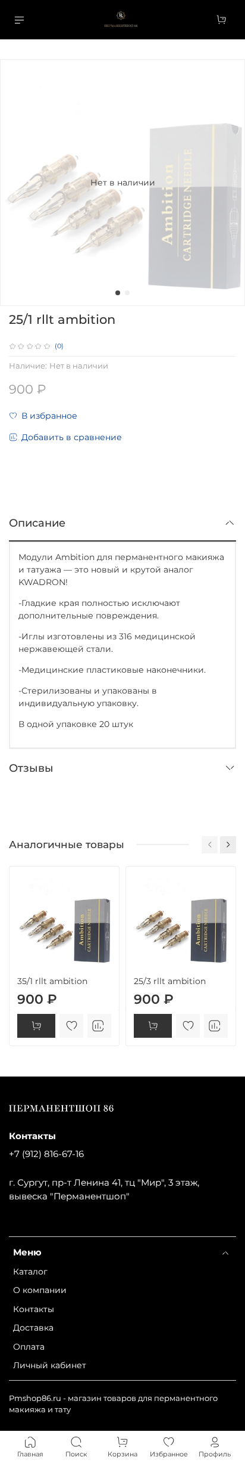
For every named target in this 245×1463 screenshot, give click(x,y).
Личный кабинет (49, 1365)
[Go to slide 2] (127, 292)
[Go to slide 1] (117, 292)
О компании (40, 1290)
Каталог (30, 1271)
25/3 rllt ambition (170, 981)
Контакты (33, 1309)
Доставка (33, 1327)
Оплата (29, 1346)
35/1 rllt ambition (52, 981)
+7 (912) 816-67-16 (46, 1153)
